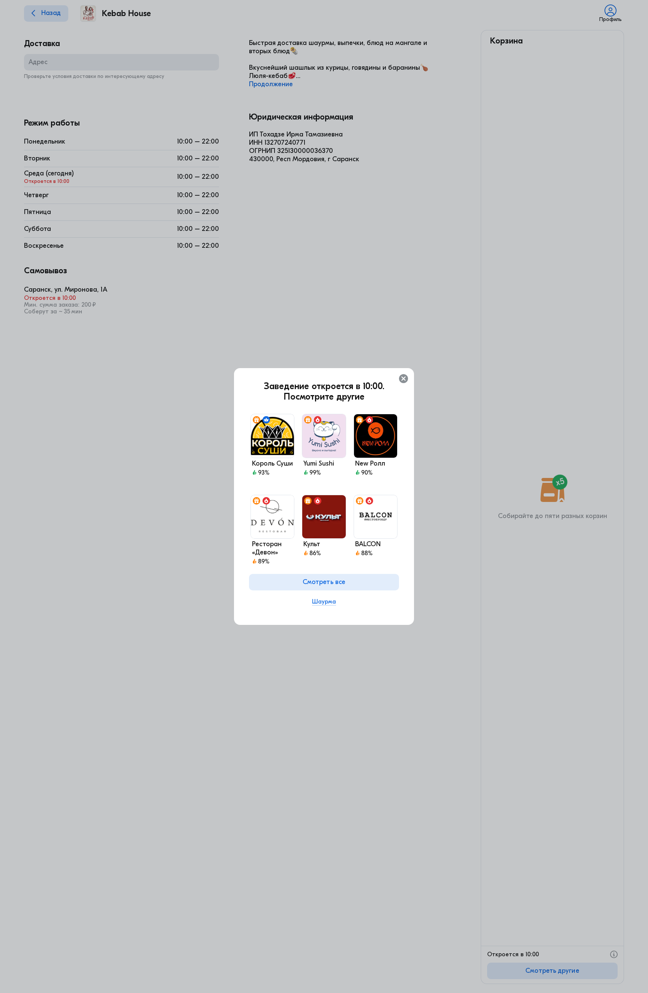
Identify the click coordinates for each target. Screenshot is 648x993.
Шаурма (324, 601)
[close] (403, 378)
